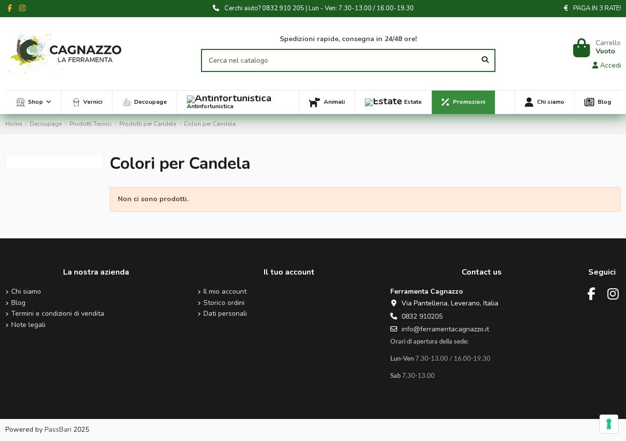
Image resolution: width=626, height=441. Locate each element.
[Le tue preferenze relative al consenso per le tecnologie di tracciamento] (609, 424)
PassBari (58, 429)
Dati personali (225, 314)
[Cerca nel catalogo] (485, 60)
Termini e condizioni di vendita (57, 314)
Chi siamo (26, 292)
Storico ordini (224, 303)
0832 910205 (422, 316)
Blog (18, 303)
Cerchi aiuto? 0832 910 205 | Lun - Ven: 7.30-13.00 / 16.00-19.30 (319, 8)
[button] (33, 102)
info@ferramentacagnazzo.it (445, 329)
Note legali (28, 325)
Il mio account (224, 292)
